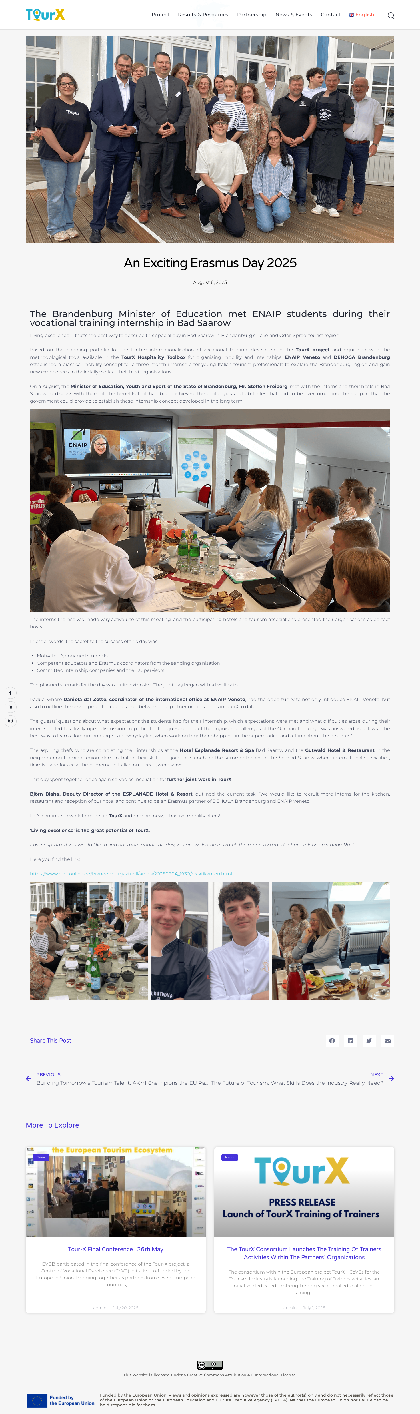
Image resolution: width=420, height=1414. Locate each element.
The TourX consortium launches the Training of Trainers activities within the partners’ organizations (304, 1253)
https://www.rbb (48, 874)
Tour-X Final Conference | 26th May (115, 1249)
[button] (332, 1041)
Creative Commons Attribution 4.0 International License (241, 1375)
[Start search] (390, 16)
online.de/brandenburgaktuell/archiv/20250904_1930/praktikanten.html (150, 874)
